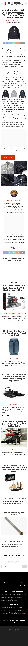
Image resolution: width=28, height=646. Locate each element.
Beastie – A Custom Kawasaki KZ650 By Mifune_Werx (8, 555)
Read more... (22, 613)
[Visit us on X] (12, 561)
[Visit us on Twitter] (12, 630)
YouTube (24, 582)
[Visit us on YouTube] (10, 630)
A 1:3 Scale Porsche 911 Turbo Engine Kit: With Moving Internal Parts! (14, 288)
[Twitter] (16, 248)
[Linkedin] (14, 248)
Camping (15, 538)
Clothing (15, 20)
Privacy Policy (8, 635)
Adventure (8, 538)
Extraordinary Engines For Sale (12, 313)
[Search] (24, 566)
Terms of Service (18, 635)
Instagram (23, 585)
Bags (11, 358)
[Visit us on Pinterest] (15, 630)
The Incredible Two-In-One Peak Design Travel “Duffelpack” (14, 333)
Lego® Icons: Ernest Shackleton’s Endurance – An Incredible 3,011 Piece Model (14, 468)
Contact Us (14, 636)
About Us (4, 582)
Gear (21, 20)
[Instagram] (12, 248)
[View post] (14, 301)
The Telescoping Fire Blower (14, 513)
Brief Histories (6, 579)
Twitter (24, 579)
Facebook (23, 577)
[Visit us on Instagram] (16, 561)
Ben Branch (11, 46)
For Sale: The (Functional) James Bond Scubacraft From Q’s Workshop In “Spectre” (14, 377)
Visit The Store (8, 157)
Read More (4, 324)
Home (16, 449)
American (8, 20)
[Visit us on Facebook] (9, 561)
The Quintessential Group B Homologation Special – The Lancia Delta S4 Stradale (21, 555)
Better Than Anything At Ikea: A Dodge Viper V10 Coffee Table (14, 424)
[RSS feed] (2, 3)
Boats (12, 404)
